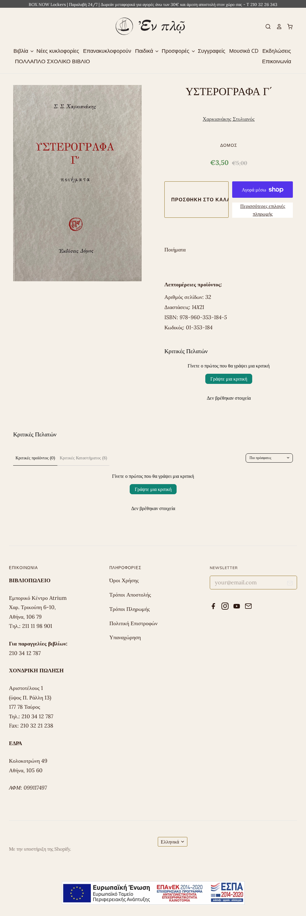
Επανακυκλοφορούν (107, 50)
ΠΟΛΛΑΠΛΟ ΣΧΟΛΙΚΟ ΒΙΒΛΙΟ (52, 61)
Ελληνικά (170, 842)
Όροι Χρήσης (124, 580)
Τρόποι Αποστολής (130, 594)
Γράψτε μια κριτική (228, 379)
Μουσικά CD (243, 50)
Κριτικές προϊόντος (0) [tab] (35, 458)
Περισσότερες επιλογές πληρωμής (262, 210)
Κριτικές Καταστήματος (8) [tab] (83, 458)
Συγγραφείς (211, 50)
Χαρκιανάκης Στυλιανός (229, 118)
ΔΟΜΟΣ (228, 145)
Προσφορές (176, 50)
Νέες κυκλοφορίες (57, 50)
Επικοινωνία (276, 61)
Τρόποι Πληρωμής (129, 608)
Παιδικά (144, 50)
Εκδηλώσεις (276, 50)
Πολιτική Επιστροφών (133, 623)
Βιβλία (21, 50)
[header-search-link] (265, 27)
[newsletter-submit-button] (290, 584)
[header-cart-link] (287, 27)
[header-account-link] (276, 27)
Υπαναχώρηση (125, 637)
